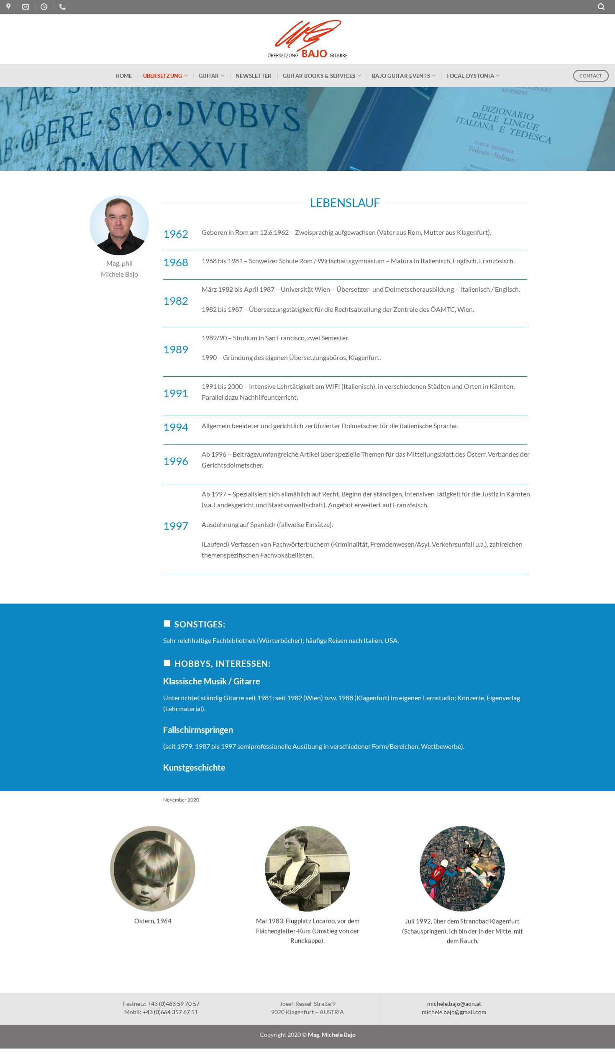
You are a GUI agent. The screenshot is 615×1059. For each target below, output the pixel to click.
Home (123, 75)
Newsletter (254, 75)
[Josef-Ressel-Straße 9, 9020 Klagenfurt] (9, 7)
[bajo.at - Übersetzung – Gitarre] (307, 39)
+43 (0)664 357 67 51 (170, 1011)
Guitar (209, 75)
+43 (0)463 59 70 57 (174, 1003)
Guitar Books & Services (319, 75)
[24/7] (45, 7)
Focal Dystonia (470, 75)
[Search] (601, 7)
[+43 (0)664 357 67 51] (63, 7)
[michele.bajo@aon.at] (26, 7)
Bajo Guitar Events (401, 75)
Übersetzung (162, 75)
